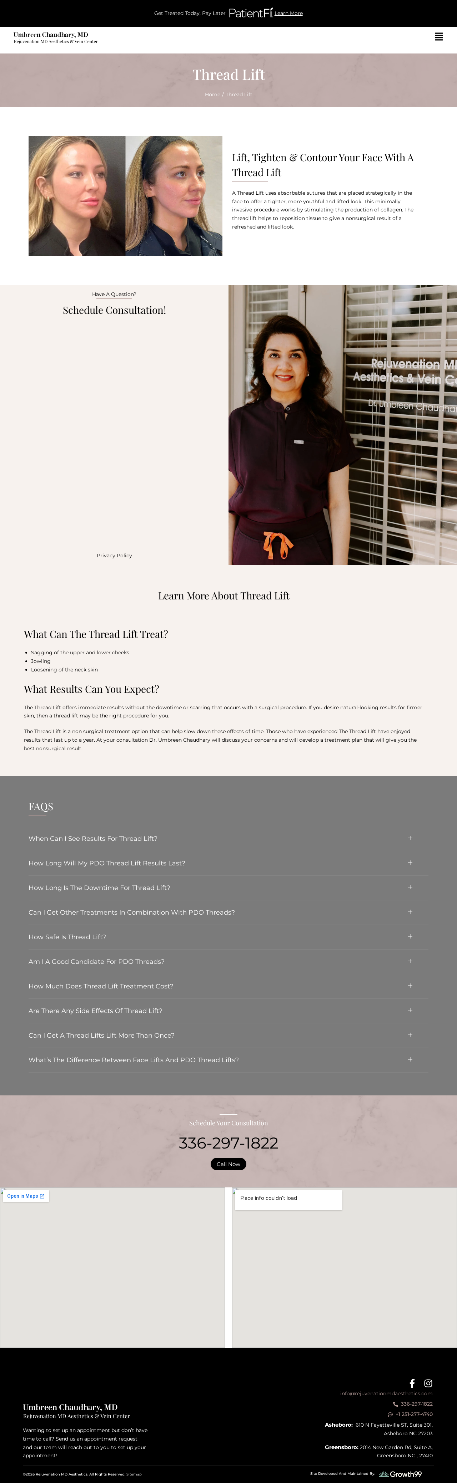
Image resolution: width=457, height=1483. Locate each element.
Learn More (289, 13)
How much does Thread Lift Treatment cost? (101, 986)
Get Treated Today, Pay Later (190, 13)
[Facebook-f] (412, 1383)
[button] (228, 839)
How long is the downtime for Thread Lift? (99, 888)
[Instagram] (428, 1383)
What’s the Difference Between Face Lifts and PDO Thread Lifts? (134, 1060)
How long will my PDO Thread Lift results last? (107, 863)
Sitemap (134, 1474)
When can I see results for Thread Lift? (93, 839)
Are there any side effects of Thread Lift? (95, 1011)
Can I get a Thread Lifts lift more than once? (102, 1035)
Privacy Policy (114, 555)
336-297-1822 (228, 1142)
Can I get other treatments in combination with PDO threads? (132, 912)
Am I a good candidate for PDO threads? (97, 962)
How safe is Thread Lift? (67, 937)
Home (212, 94)
